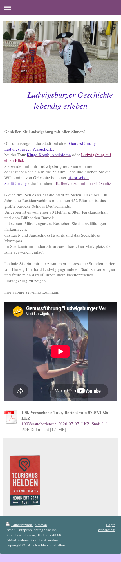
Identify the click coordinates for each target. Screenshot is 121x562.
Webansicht (106, 529)
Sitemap (41, 524)
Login (110, 524)
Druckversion (22, 524)
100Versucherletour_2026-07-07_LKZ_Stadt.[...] (64, 423)
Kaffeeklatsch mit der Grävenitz (83, 183)
